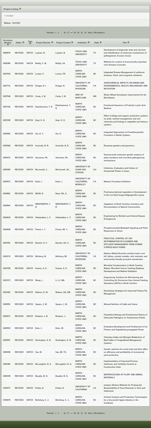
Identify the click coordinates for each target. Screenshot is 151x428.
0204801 (6, 193)
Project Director (43, 43)
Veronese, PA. (61, 158)
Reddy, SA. (60, 63)
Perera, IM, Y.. (61, 229)
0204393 (6, 243)
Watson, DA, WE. (63, 292)
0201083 (6, 292)
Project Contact (63, 43)
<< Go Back (8, 16)
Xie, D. (58, 134)
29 (75, 33)
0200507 (6, 340)
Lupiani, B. (60, 53)
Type (30, 41)
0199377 (6, 388)
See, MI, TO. (61, 352)
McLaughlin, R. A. (63, 364)
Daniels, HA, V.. (62, 243)
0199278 (6, 400)
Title (125, 43)
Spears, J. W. (61, 304)
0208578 (6, 53)
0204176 (6, 256)
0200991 (6, 304)
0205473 (6, 158)
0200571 (6, 316)
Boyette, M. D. (61, 376)
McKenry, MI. (61, 256)
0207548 (6, 96)
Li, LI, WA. (60, 280)
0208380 (6, 63)
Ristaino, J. (60, 316)
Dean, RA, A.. (61, 193)
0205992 (6, 134)
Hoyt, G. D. (60, 120)
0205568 (6, 146)
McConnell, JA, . (62, 169)
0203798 (6, 268)
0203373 (6, 280)
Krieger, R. (60, 86)
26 (65, 33)
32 (85, 33)
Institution (82, 43)
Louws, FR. (60, 74)
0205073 (6, 181)
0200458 (6, 352)
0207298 (6, 120)
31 (82, 33)
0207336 (6, 107)
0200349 (6, 376)
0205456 (6, 169)
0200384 (6, 364)
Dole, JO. (59, 328)
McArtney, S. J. (62, 400)
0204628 (6, 229)
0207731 (6, 86)
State (96, 43)
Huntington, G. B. (63, 340)
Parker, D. (59, 388)
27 (68, 33)
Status (19, 43)
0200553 (6, 328)
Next (90, 33)
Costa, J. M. (60, 96)
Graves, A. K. (61, 268)
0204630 (6, 217)
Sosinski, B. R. (62, 146)
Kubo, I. (59, 181)
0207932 (6, 74)
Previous (50, 33)
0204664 (6, 205)
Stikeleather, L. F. (63, 217)
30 (78, 33)
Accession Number (8, 41)
